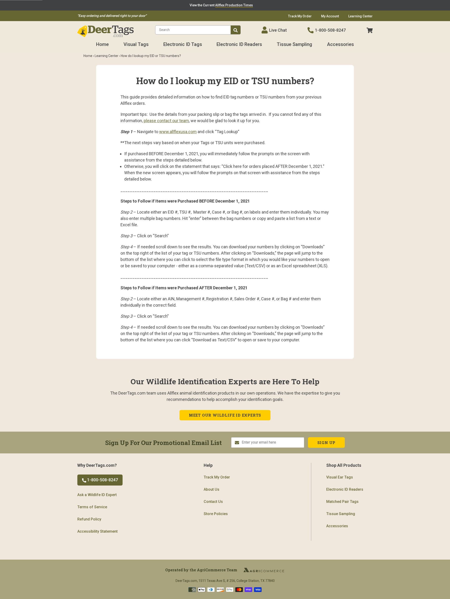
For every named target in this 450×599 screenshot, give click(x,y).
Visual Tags (136, 44)
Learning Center (106, 56)
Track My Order (217, 477)
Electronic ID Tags (182, 44)
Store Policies (216, 514)
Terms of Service (92, 507)
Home (102, 44)
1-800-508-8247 (330, 30)
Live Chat (278, 30)
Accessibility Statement (97, 531)
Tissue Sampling (294, 44)
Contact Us (213, 501)
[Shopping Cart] (370, 30)
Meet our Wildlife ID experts (225, 415)
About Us (211, 489)
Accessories (340, 44)
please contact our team (166, 120)
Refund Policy (89, 519)
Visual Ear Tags (339, 477)
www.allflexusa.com (178, 131)
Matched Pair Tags (342, 501)
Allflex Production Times (234, 5)
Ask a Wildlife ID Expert (97, 495)
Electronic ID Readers (239, 44)
